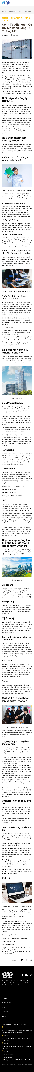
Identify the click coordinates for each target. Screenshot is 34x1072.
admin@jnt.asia (8, 1057)
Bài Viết (4, 1007)
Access (6, 1027)
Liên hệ (4, 1016)
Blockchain (12, 12)
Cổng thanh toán (25, 12)
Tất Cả (4, 12)
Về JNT (4, 994)
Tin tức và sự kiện (7, 1003)
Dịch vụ (4, 998)
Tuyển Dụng (5, 1011)
